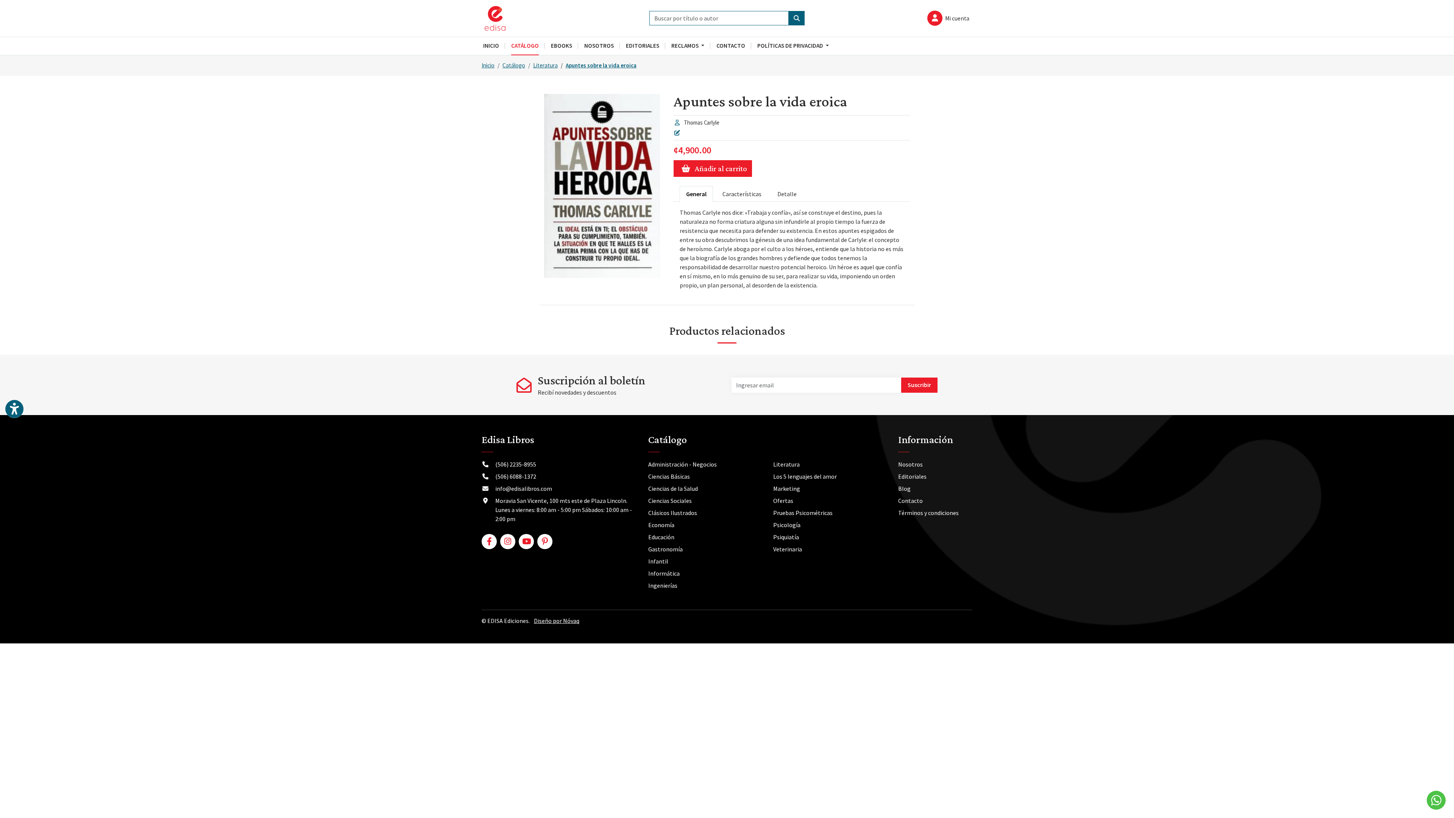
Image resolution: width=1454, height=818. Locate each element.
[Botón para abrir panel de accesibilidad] (14, 409)
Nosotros (910, 464)
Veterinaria (787, 549)
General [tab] (696, 194)
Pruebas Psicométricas (803, 513)
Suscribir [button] (919, 385)
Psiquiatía (786, 537)
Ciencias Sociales (670, 500)
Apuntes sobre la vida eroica (601, 65)
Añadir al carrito (721, 168)
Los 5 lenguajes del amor (805, 476)
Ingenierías (662, 585)
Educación (661, 537)
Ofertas (783, 500)
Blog (904, 488)
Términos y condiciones (928, 513)
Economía (661, 525)
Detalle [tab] (787, 194)
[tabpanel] (792, 249)
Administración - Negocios (682, 464)
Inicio (488, 65)
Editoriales (912, 476)
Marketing (786, 488)
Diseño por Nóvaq (556, 620)
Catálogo (513, 65)
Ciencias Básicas (669, 476)
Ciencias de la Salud (673, 488)
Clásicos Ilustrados (672, 513)
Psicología (786, 525)
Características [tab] (741, 194)
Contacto (910, 500)
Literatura (545, 65)
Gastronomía (665, 549)
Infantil (658, 561)
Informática (664, 573)
